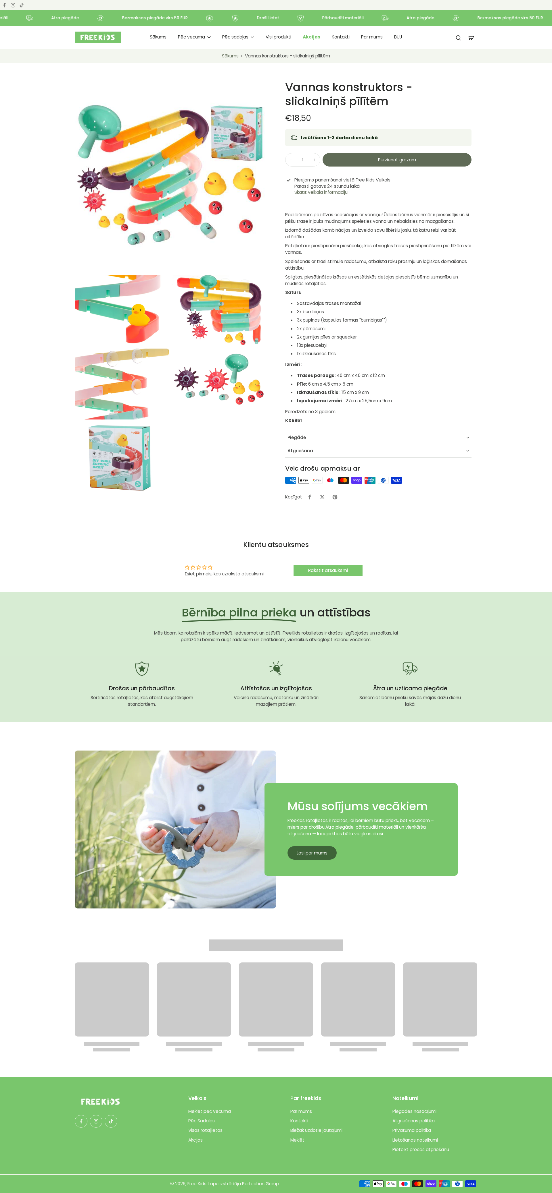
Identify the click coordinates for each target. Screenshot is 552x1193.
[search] (458, 37)
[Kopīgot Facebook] (309, 497)
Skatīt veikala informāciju (321, 192)
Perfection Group (260, 1184)
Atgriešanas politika (413, 1121)
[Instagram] (13, 5)
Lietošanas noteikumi (415, 1140)
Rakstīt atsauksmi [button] (328, 570)
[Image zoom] (171, 176)
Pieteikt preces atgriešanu (420, 1149)
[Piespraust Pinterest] (335, 497)
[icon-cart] (471, 37)
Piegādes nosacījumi (414, 1111)
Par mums (301, 1111)
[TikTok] (21, 5)
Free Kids (196, 1184)
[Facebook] (4, 5)
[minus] (291, 160)
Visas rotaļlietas (205, 1130)
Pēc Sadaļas (201, 1121)
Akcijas (195, 1140)
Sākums (230, 56)
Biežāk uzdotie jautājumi (316, 1130)
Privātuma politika (411, 1130)
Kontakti (299, 1121)
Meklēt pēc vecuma (209, 1111)
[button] (397, 160)
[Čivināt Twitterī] (322, 497)
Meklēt (297, 1140)
